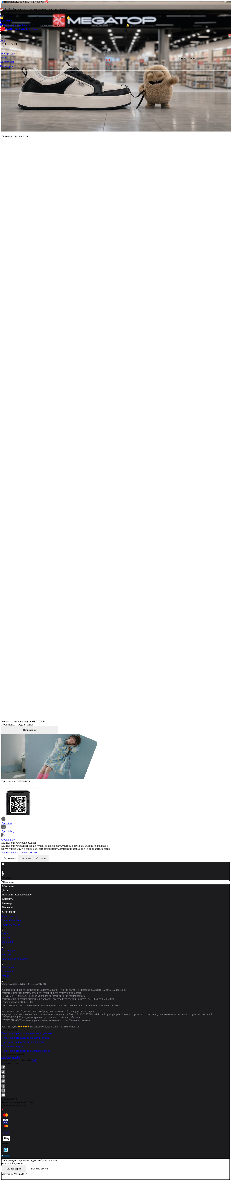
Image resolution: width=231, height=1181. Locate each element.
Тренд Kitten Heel (11, 920)
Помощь (7, 903)
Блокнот (6, 954)
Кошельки (7, 971)
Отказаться (10, 858)
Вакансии (8, 907)
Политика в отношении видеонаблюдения (25, 1050)
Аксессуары (8, 950)
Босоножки (7, 941)
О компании (9, 911)
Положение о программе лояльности (22, 1042)
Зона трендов (9, 916)
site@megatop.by (10, 1057)
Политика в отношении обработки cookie (25, 1037)
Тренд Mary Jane (10, 924)
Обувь (4, 933)
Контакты (8, 898)
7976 (34, 1060)
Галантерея (7, 967)
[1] (2, 42)
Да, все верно (14, 1168)
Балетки (6, 937)
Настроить (26, 858)
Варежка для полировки (15, 958)
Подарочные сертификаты (15, 25)
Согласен (41, 858)
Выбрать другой (39, 1168)
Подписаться (30, 730)
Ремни (5, 975)
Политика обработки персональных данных (26, 1033)
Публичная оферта (12, 1046)
